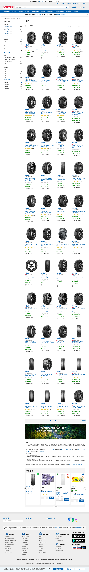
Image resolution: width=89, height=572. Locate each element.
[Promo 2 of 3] (55, 506)
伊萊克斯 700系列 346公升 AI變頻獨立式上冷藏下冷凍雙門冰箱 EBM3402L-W (62, 493)
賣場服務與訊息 (50, 11)
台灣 (84, 3)
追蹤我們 (71, 518)
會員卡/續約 (68, 11)
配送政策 (70, 559)
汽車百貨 (70, 464)
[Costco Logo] (8, 7)
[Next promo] (85, 488)
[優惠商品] (16, 11)
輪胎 (19, 18)
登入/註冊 (74, 7)
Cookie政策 (38, 559)
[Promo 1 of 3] (53, 506)
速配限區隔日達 (35, 11)
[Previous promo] (26, 488)
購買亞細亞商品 (38, 14)
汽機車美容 (75, 464)
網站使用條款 (25, 559)
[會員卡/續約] (71, 11)
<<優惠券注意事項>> (60, 14)
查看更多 (69, 569)
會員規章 (57, 559)
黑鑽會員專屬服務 (60, 11)
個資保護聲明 (51, 559)
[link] (31, 43)
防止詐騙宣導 (57, 527)
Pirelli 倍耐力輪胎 (41, 451)
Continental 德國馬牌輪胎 (66, 449)
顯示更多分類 (7, 52)
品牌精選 (43, 11)
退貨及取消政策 (63, 559)
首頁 (4, 18)
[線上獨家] (29, 11)
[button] (67, 7)
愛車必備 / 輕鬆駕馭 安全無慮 (11, 18)
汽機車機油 (80, 464)
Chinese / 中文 (75, 3)
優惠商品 (14, 11)
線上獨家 (27, 11)
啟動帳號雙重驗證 (78, 527)
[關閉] (87, 14)
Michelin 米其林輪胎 (50, 449)
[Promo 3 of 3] (56, 506)
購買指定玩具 (42, 1)
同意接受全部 (58, 569)
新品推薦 (21, 11)
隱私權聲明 (31, 559)
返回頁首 (84, 420)
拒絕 (80, 569)
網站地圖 (19, 559)
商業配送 (76, 11)
